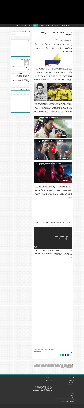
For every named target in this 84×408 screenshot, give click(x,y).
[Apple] (31, 406)
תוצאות (20, 25)
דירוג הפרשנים (71, 382)
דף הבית (71, 25)
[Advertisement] (42, 13)
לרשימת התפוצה (66, 406)
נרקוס (72, 367)
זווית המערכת (71, 391)
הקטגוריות (36, 25)
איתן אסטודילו (68, 36)
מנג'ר (73, 397)
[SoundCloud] (29, 406)
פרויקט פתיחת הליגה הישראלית (68, 401)
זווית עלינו (67, 25)
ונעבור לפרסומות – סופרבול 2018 (22, 83)
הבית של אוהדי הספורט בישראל (41, 364)
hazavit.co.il (63, 364)
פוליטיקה (67, 367)
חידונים (25, 25)
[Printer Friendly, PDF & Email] (37, 351)
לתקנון (72, 406)
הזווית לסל (72, 388)
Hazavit (68, 364)
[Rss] (34, 406)
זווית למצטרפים (48, 25)
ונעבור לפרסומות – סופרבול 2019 (22, 76)
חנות (17, 25)
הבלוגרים (63, 25)
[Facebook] (33, 406)
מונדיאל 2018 (49, 36)
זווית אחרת (72, 389)
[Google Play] (25, 406)
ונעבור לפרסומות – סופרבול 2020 (22, 75)
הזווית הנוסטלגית (71, 384)
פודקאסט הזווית (41, 25)
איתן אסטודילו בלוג (56, 364)
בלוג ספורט (50, 364)
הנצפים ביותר (30, 25)
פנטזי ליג (72, 399)
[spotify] (27, 406)
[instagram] (28, 406)
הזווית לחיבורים (54, 36)
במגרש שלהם (71, 380)
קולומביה (63, 367)
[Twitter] (32, 406)
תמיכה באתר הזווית (55, 25)
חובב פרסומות (48, 111)
